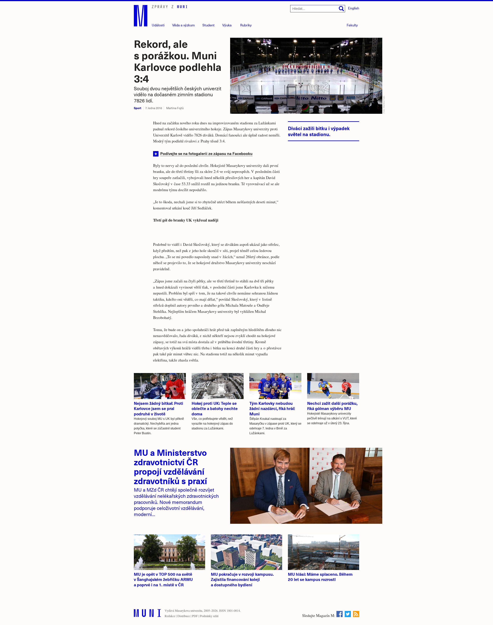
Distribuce (183, 616)
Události (158, 25)
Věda (183, 25)
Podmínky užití (209, 616)
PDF (195, 616)
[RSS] (356, 614)
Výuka (227, 25)
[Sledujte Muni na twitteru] (348, 614)
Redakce (170, 616)
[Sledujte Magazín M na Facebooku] (339, 614)
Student (208, 25)
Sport (137, 108)
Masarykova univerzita (188, 610)
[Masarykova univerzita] (147, 614)
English (353, 8)
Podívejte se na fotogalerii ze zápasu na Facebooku (206, 153)
